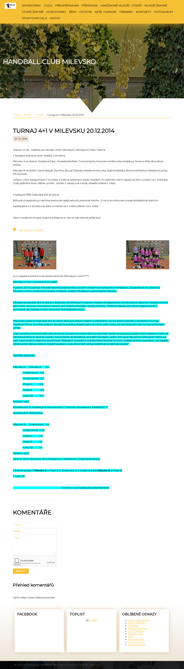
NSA (130, 636)
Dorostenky (56, 12)
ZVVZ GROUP (136, 631)
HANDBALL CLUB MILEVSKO (49, 62)
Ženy (72, 12)
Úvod (48, 5)
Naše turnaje (105, 12)
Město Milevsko (136, 623)
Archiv (55, 18)
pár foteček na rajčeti (31, 230)
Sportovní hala (34, 18)
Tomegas (133, 625)
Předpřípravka (67, 5)
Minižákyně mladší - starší (121, 5)
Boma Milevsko (136, 645)
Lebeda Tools (135, 634)
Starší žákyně (33, 12)
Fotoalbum (163, 12)
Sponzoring (31, 5)
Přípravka (90, 5)
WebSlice (45, 665)
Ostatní (85, 12)
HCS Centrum (136, 642)
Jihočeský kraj (136, 639)
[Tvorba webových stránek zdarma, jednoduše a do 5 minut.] (38, 665)
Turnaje (39, 115)
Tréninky (126, 12)
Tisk (55, 665)
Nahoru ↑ (95, 665)
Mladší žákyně (155, 5)
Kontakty (143, 12)
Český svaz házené (138, 620)
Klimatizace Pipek (138, 628)
